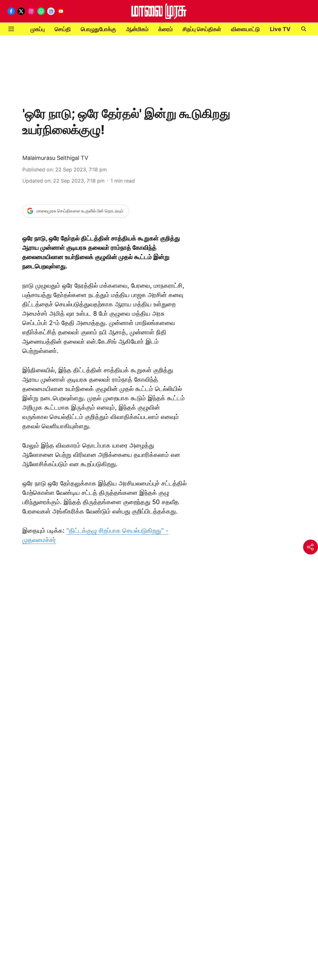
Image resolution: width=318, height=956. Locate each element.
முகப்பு (37, 29)
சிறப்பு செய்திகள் (202, 29)
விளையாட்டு (245, 29)
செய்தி (63, 29)
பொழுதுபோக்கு (98, 29)
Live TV (280, 29)
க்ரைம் (165, 29)
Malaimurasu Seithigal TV (55, 158)
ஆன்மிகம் (137, 29)
